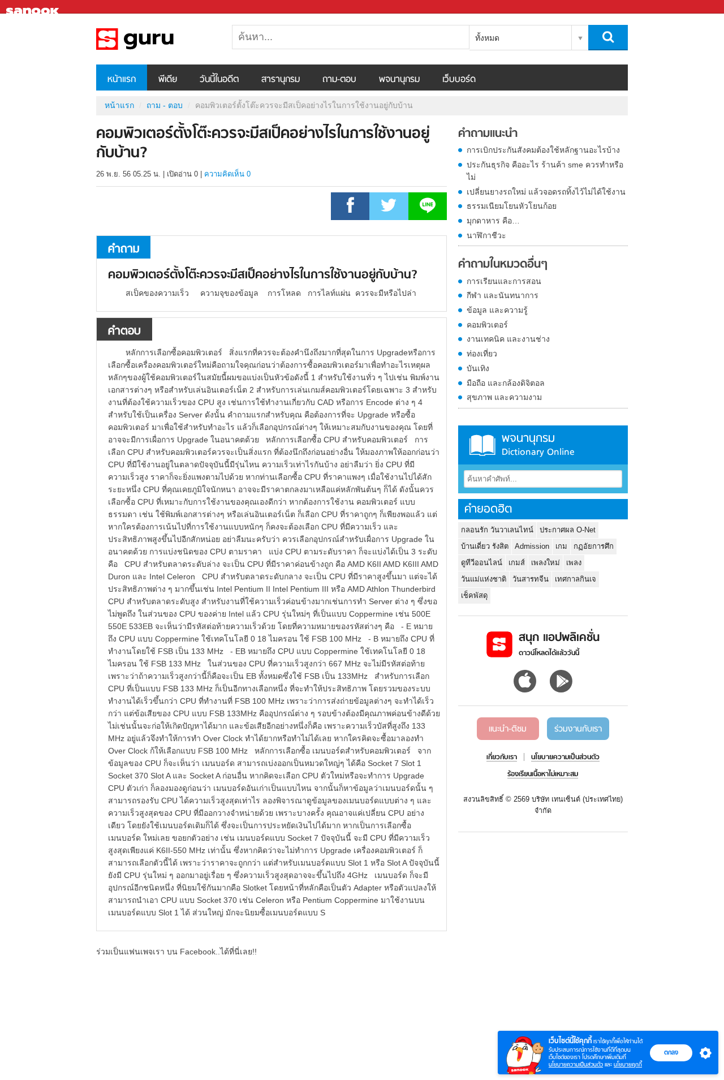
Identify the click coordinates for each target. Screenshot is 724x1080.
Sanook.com (34, 7)
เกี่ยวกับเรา (501, 757)
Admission (532, 546)
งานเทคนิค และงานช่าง (508, 338)
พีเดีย (167, 79)
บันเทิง (478, 368)
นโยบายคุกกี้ (628, 1064)
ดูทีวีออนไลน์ (481, 562)
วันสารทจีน (530, 579)
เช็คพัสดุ (474, 595)
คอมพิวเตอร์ (487, 324)
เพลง (573, 562)
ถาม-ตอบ (339, 79)
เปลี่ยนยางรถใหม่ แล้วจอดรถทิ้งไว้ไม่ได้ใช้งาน (546, 191)
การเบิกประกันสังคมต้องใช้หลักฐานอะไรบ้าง (543, 149)
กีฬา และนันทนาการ (502, 295)
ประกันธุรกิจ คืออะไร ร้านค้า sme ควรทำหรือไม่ (545, 171)
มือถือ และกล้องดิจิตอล (506, 383)
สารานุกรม (280, 79)
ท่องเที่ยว (482, 353)
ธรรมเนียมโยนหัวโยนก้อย (512, 205)
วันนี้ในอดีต (219, 79)
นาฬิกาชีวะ (486, 235)
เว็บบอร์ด (459, 79)
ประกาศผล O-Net (568, 530)
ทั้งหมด (487, 37)
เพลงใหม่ (545, 562)
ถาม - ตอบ (164, 105)
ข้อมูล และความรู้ (497, 310)
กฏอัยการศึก (594, 546)
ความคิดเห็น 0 (227, 174)
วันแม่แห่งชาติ (483, 579)
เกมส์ (516, 562)
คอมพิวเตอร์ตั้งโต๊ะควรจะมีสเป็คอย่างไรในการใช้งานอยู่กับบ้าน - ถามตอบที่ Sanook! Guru (155, 39)
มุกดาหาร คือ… (493, 220)
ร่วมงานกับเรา (578, 729)
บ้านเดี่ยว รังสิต (484, 546)
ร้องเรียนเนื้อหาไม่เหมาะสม (542, 774)
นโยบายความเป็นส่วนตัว (576, 1064)
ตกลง (671, 1052)
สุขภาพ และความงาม (504, 397)
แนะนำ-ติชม (508, 729)
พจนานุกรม (399, 79)
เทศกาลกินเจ (575, 579)
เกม (561, 546)
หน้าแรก (121, 79)
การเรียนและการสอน (504, 281)
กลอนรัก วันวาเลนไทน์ (497, 530)
